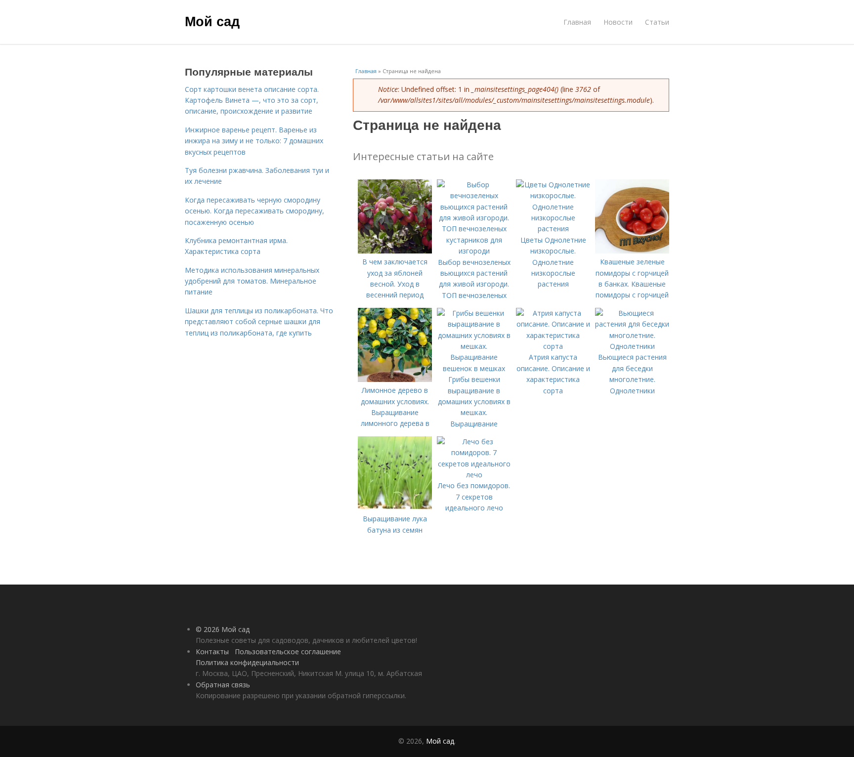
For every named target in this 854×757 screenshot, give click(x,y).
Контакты (212, 651)
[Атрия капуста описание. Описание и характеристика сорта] (553, 346)
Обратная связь (223, 684)
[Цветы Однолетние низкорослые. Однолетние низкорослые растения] (553, 228)
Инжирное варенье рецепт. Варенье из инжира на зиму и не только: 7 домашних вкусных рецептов (254, 141)
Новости (618, 22)
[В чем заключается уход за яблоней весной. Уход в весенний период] (395, 250)
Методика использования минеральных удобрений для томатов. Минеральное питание (252, 281)
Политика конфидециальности (247, 662)
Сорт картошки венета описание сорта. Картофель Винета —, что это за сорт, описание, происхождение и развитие (252, 100)
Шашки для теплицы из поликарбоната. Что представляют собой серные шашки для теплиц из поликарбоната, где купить (259, 321)
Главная (577, 22)
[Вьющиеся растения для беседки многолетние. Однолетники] (632, 346)
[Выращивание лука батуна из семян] (395, 507)
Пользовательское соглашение (288, 651)
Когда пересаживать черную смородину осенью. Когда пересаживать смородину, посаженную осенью (254, 211)
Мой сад (212, 20)
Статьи (657, 22)
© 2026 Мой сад (223, 629)
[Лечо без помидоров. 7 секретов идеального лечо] (474, 474)
